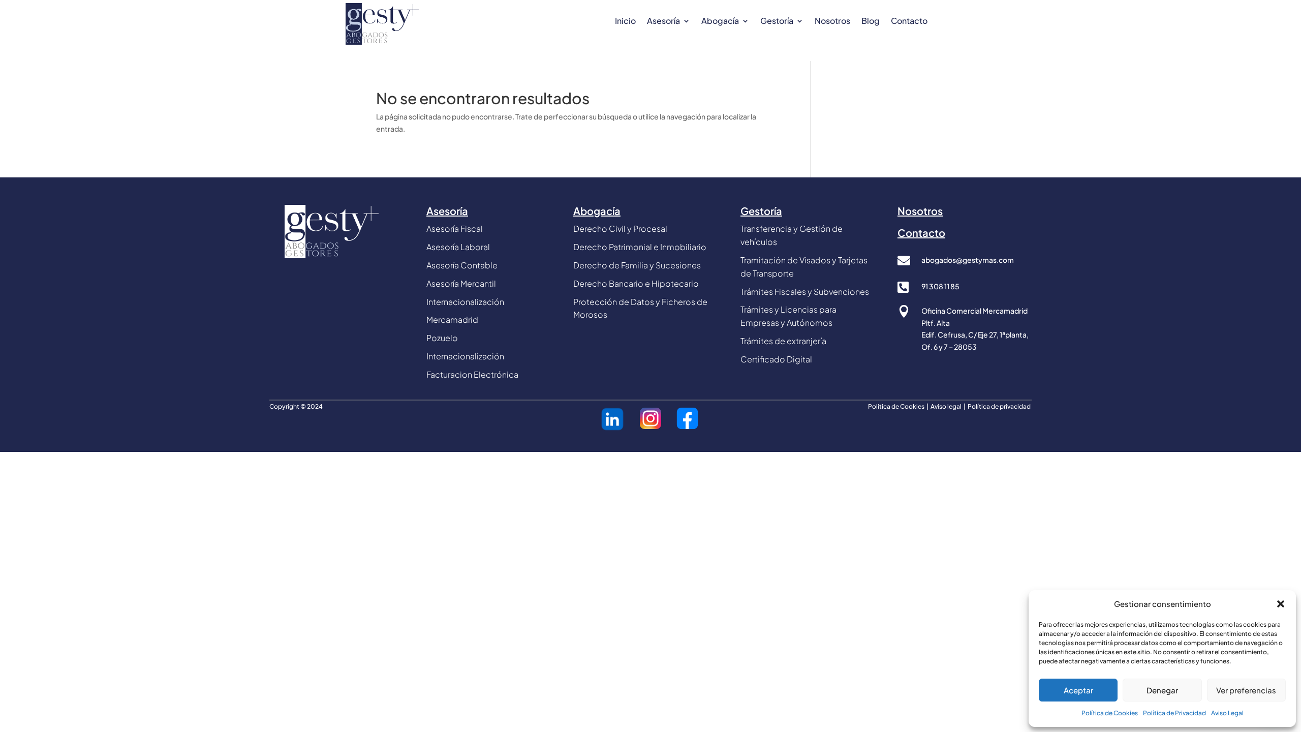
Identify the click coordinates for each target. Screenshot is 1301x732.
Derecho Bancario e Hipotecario (636, 283)
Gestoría (776, 21)
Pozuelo (442, 337)
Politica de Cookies (896, 406)
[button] (1281, 604)
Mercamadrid (452, 319)
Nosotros (832, 21)
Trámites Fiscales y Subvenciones (804, 291)
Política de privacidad (1000, 406)
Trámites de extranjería (783, 341)
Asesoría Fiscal (454, 228)
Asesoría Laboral (458, 246)
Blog (870, 21)
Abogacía (720, 21)
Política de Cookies (1109, 713)
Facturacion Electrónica (472, 374)
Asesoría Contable (462, 265)
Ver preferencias (1246, 690)
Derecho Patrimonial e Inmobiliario (639, 246)
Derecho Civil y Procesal (620, 228)
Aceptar (1078, 690)
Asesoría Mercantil (461, 283)
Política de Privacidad (1174, 713)
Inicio (625, 21)
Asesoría (663, 21)
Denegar (1162, 690)
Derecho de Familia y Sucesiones (637, 265)
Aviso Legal (1227, 713)
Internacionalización (465, 356)
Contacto (909, 21)
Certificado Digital (776, 359)
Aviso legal (947, 406)
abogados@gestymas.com (967, 259)
